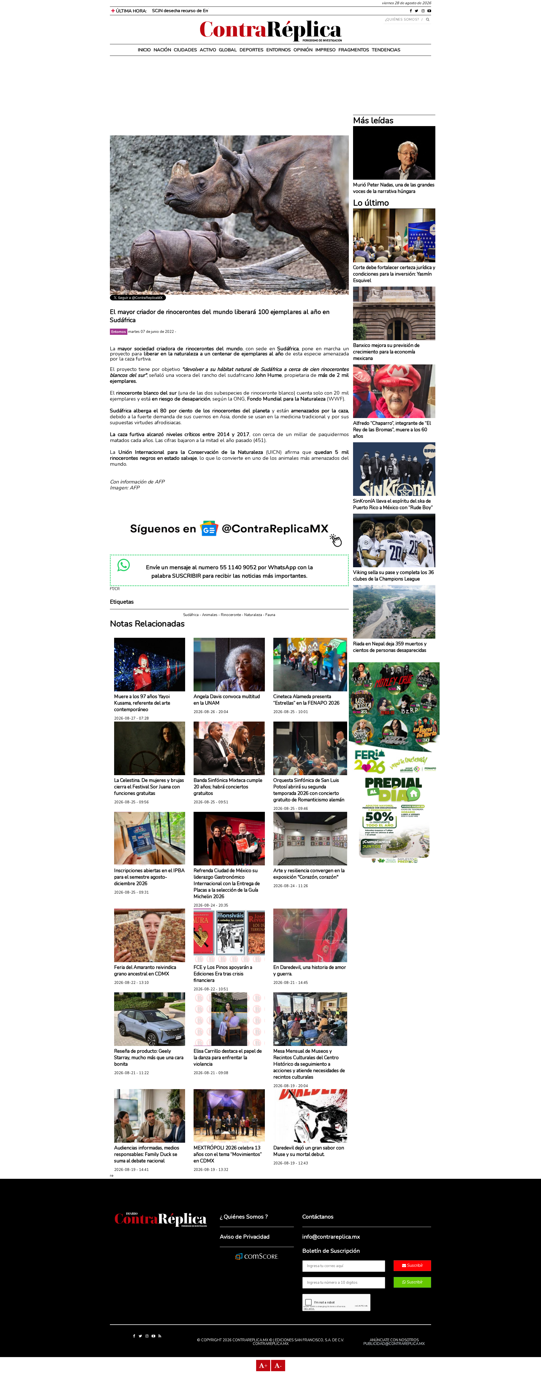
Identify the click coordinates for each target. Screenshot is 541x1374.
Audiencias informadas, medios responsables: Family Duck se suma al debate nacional (146, 1154)
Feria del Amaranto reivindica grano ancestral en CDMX (145, 970)
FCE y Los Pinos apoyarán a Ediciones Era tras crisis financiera (223, 974)
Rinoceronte (231, 614)
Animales (210, 614)
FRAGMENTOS (353, 50)
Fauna (270, 614)
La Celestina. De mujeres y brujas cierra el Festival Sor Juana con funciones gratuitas (149, 787)
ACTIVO (208, 50)
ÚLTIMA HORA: (131, 11)
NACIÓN (162, 50)
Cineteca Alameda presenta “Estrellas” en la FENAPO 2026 (306, 699)
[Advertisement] (229, 95)
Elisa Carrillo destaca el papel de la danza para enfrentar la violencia (228, 1057)
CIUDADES (185, 50)
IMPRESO (325, 50)
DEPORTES (251, 50)
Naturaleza (253, 614)
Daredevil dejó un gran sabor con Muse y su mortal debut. (308, 1151)
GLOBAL (228, 50)
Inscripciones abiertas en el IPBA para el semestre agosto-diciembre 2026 (149, 877)
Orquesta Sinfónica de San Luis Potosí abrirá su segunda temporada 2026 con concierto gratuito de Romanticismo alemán (308, 790)
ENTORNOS (278, 50)
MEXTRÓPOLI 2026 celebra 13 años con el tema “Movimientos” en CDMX (228, 1154)
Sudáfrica (191, 614)
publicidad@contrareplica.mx (394, 1343)
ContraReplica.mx (271, 1343)
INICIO (144, 50)
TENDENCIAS (386, 50)
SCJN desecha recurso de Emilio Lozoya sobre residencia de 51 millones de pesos (232, 11)
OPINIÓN (303, 50)
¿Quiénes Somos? (402, 19)
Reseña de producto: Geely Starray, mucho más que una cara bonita (148, 1057)
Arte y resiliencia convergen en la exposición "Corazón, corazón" (309, 873)
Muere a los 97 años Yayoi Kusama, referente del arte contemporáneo (142, 703)
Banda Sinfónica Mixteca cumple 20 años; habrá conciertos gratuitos (228, 787)
